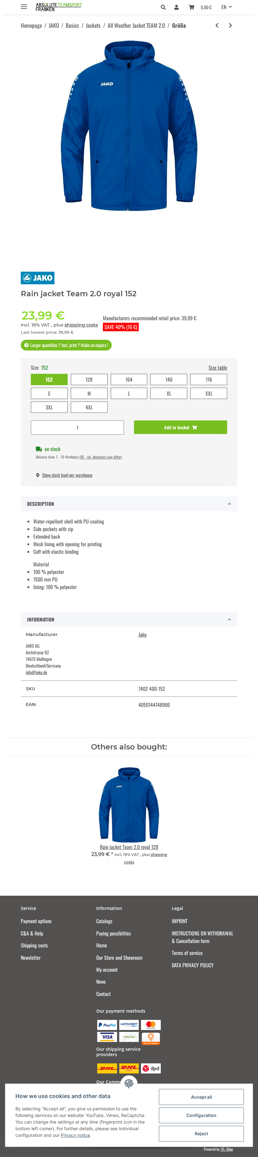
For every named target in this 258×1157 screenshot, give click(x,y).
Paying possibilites (113, 933)
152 (49, 379)
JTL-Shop (227, 1149)
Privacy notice (75, 1135)
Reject (201, 1133)
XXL (208, 393)
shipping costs (81, 325)
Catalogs (104, 921)
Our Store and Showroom (119, 957)
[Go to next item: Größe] (230, 25)
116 (209, 379)
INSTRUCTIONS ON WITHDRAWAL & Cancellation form (202, 937)
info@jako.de (36, 672)
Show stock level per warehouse (67, 474)
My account (107, 969)
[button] (165, 7)
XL (169, 393)
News (101, 981)
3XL (49, 407)
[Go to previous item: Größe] (217, 25)
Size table (218, 367)
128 (89, 379)
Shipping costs (34, 945)
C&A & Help (32, 933)
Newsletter (31, 957)
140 (168, 379)
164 (129, 379)
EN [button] (224, 7)
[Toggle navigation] (24, 4)
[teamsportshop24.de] (70, 7)
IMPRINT (180, 921)
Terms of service (187, 953)
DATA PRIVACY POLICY (193, 965)
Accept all (201, 1097)
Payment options (36, 921)
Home (101, 945)
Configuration (201, 1115)
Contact (103, 994)
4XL (89, 407)
